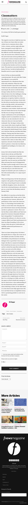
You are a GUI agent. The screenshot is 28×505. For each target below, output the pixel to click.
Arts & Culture (4, 12)
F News (7, 311)
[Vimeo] (18, 460)
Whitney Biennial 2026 (19, 427)
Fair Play (5, 320)
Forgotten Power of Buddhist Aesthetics (7, 427)
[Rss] (10, 460)
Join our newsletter (5, 492)
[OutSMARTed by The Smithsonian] (20, 402)
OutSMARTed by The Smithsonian (19, 410)
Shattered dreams (20, 320)
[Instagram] (16, 460)
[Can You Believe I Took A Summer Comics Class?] (7, 402)
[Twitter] (14, 460)
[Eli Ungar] (4, 304)
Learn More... (14, 471)
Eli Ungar (16, 28)
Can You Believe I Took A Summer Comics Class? (6, 410)
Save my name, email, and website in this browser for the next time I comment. (12, 355)
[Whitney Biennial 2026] (20, 419)
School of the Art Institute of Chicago (16, 501)
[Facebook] (12, 460)
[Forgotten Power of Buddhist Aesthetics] (7, 419)
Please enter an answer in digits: (9, 359)
